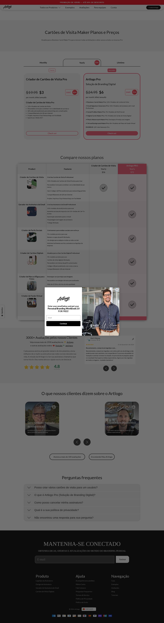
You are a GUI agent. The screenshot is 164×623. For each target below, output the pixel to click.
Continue (63, 324)
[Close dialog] (117, 289)
